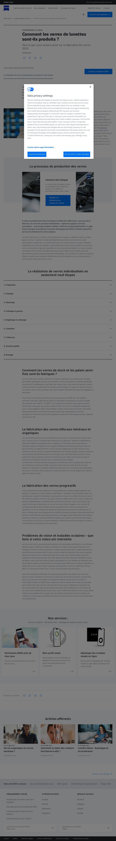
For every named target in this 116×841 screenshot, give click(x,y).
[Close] (90, 86)
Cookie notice (33, 147)
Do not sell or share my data (77, 154)
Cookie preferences (37, 154)
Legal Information (46, 147)
